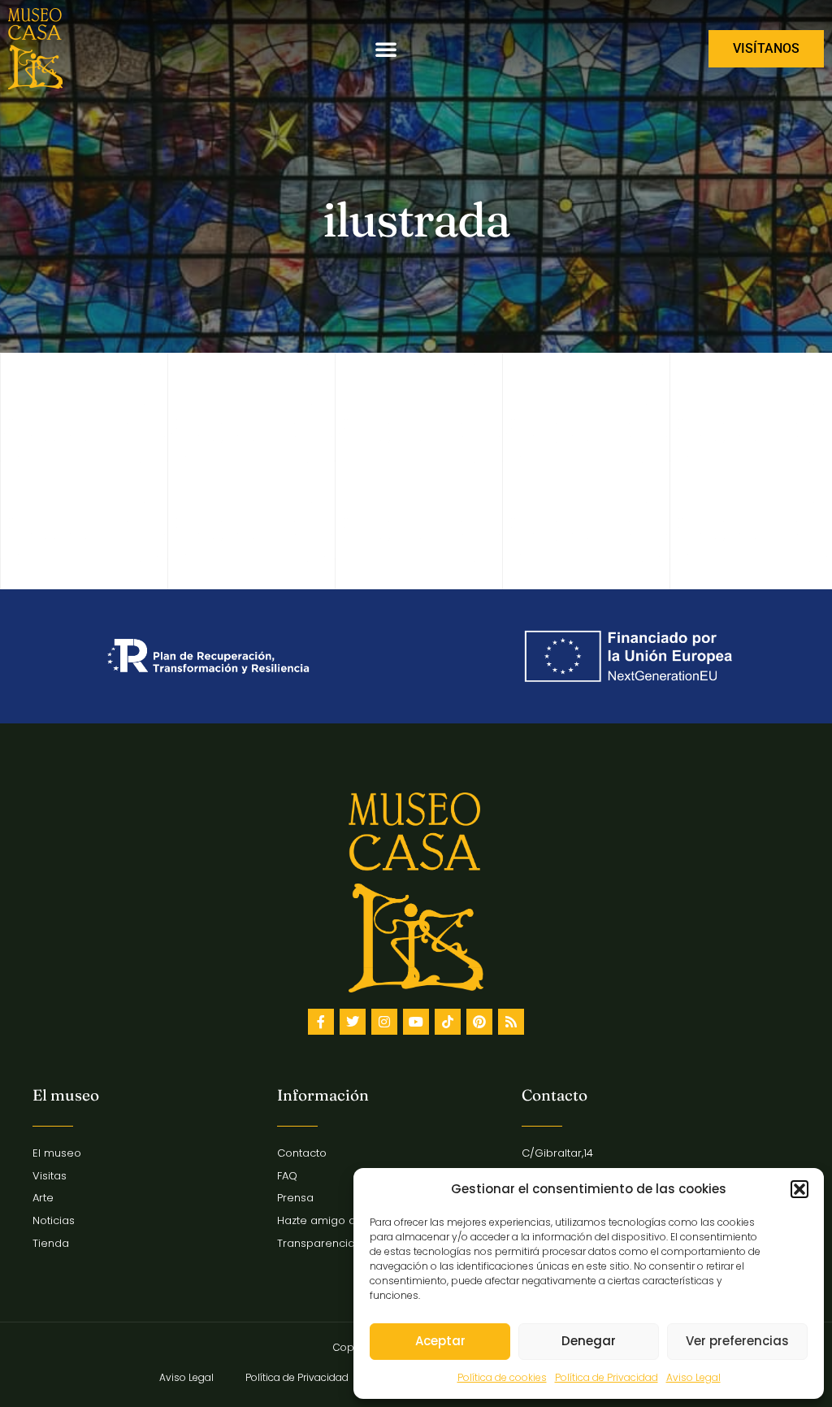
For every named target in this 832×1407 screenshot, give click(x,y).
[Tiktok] (448, 1022)
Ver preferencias (737, 1340)
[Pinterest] (479, 1022)
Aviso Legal (693, 1377)
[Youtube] (416, 1022)
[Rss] (511, 1022)
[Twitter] (353, 1022)
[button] (799, 1189)
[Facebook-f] (321, 1022)
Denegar (588, 1340)
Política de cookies (502, 1377)
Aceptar (440, 1340)
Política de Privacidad (606, 1377)
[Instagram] (384, 1022)
